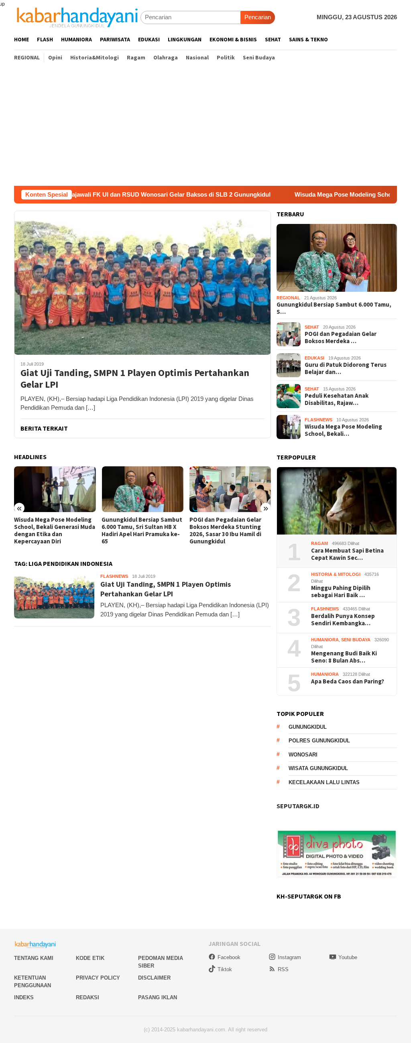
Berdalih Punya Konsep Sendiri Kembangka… (343, 619)
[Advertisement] (205, 125)
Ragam (319, 543)
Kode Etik (90, 958)
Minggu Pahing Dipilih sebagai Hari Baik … (340, 591)
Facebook (229, 957)
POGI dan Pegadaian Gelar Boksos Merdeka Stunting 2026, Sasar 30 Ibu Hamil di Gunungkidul (225, 530)
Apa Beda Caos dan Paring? (347, 681)
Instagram (289, 957)
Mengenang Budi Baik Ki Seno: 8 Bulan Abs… (344, 657)
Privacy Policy (98, 978)
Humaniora (325, 639)
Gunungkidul (308, 727)
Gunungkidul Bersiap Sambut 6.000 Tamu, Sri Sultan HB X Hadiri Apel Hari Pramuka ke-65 (142, 530)
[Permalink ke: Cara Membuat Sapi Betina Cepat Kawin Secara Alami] (337, 501)
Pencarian (257, 17)
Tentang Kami (33, 958)
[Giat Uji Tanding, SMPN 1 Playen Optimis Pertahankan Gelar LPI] (142, 282)
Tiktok (225, 969)
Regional (288, 297)
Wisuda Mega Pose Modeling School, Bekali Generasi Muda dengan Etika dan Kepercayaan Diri (54, 530)
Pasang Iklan (157, 997)
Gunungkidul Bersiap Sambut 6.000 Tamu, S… (334, 308)
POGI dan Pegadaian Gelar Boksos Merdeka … (340, 337)
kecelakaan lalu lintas (324, 782)
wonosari (303, 755)
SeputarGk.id (298, 806)
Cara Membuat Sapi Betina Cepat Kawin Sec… (347, 554)
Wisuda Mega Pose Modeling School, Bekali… (343, 430)
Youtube (347, 957)
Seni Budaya (355, 639)
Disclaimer (154, 978)
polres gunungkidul (319, 741)
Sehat (312, 327)
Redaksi (87, 997)
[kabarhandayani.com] (77, 17)
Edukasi (314, 358)
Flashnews (114, 576)
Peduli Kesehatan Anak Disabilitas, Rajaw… (336, 399)
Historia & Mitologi (335, 574)
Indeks (24, 997)
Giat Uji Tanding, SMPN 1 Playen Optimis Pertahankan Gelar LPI (134, 378)
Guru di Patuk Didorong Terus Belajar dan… (346, 368)
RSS (283, 969)
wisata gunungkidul (318, 768)
